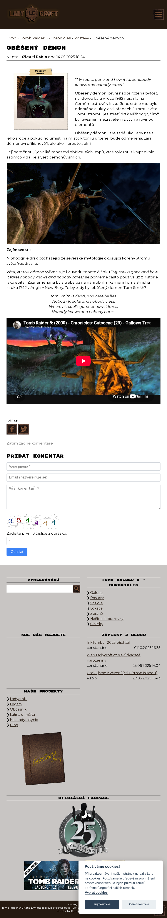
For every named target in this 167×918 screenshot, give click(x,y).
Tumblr (35, 659)
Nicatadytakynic (24, 720)
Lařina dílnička (22, 715)
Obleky (96, 624)
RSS (66, 659)
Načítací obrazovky (107, 619)
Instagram (51, 646)
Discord (51, 659)
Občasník (18, 709)
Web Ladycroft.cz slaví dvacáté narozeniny (113, 657)
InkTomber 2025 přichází (108, 642)
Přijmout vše (102, 904)
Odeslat (17, 552)
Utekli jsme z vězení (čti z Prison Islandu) (122, 673)
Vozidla (96, 603)
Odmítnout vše (139, 904)
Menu (158, 14)
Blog (14, 725)
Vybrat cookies (96, 892)
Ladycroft (18, 699)
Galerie (96, 593)
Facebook (20, 646)
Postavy (97, 598)
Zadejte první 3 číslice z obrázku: (37, 533)
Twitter (35, 646)
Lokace (96, 608)
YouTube (66, 646)
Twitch (20, 659)
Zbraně (96, 613)
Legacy (16, 704)
